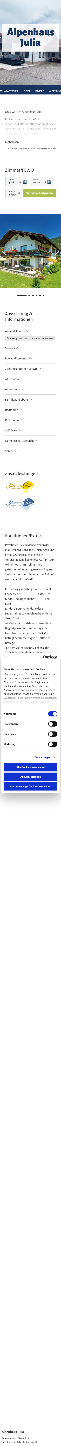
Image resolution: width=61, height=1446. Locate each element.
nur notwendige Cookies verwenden (30, 786)
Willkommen (9, 90)
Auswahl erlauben (30, 776)
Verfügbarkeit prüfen (39, 193)
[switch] (52, 723)
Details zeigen (42, 757)
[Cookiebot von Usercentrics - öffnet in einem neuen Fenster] (43, 657)
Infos (26, 90)
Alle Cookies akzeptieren (30, 767)
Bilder (39, 90)
